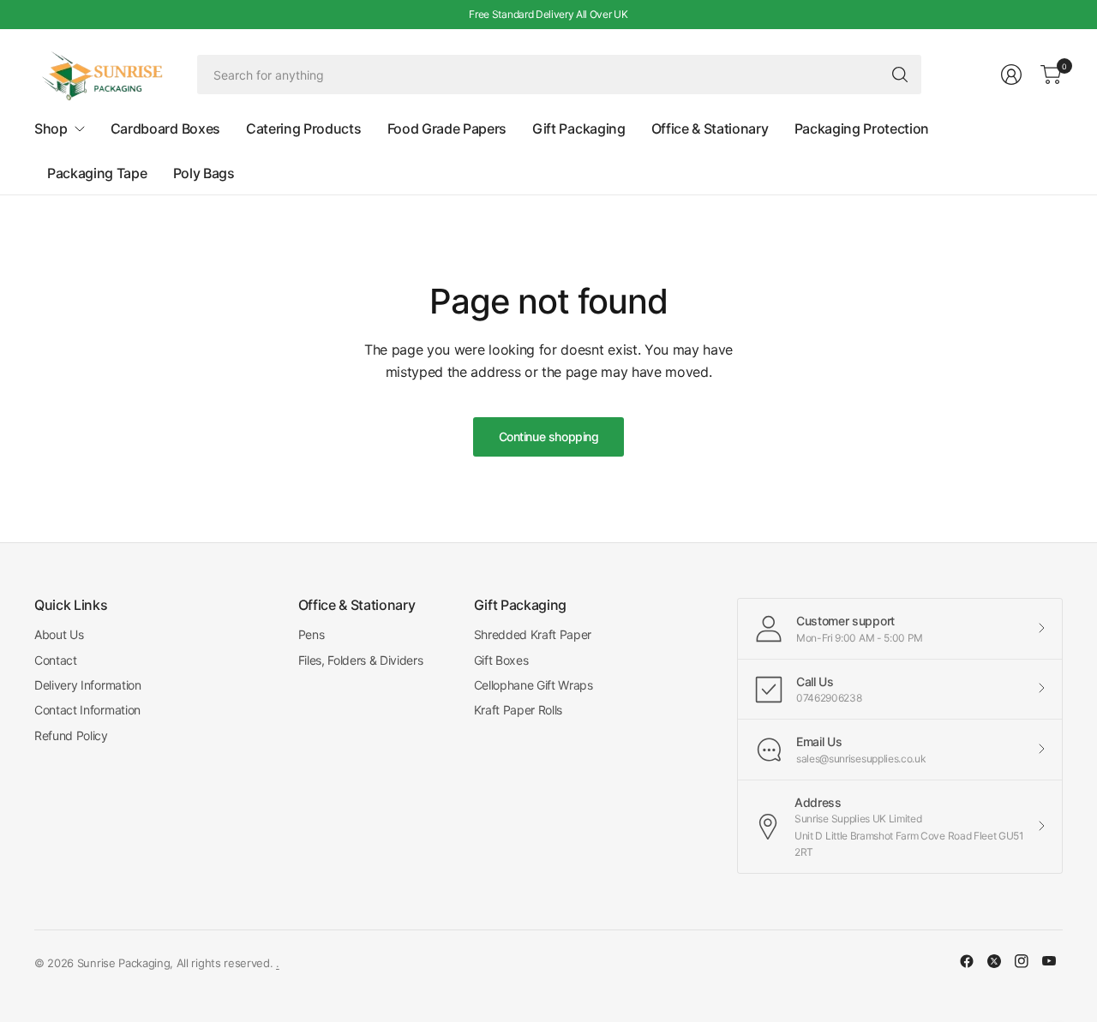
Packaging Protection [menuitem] (862, 128)
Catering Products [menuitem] (304, 128)
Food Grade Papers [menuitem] (447, 128)
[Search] (899, 74)
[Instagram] (1021, 961)
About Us (58, 634)
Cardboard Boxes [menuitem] (165, 128)
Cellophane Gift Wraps (533, 685)
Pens (311, 634)
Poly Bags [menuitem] (204, 173)
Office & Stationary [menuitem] (710, 128)
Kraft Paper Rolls (518, 709)
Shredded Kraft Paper (533, 634)
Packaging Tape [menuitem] (97, 173)
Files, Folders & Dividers (360, 660)
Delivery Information (87, 685)
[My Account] (1011, 74)
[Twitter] (994, 961)
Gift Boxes (501, 660)
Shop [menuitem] (51, 128)
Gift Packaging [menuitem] (579, 128)
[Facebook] (966, 961)
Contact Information (87, 709)
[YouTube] (1049, 961)
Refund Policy (71, 735)
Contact (55, 660)
